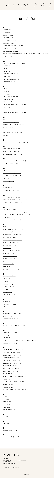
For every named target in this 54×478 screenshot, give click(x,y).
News (19, 5)
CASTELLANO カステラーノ (10, 96)
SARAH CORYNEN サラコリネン (11, 357)
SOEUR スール (6, 379)
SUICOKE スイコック (8, 384)
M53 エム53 (6, 226)
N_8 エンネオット (7, 292)
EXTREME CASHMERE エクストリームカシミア (15, 142)
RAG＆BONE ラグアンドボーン (11, 332)
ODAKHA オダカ (7, 301)
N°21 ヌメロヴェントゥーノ (10, 294)
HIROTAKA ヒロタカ (8, 181)
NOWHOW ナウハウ (8, 289)
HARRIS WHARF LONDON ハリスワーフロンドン (16, 175)
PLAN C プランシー (8, 316)
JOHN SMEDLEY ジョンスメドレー (12, 190)
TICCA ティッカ (7, 404)
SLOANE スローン (7, 373)
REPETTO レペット (8, 335)
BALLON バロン (7, 68)
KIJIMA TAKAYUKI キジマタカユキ (12, 202)
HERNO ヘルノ (7, 178)
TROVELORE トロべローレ (10, 410)
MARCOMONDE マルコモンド (11, 242)
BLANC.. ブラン (7, 76)
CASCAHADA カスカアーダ (10, 91)
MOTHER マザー (7, 266)
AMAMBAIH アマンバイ (9, 43)
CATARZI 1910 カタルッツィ (10, 99)
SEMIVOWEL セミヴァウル (10, 365)
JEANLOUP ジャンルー (9, 187)
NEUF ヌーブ (6, 278)
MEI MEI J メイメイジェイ (10, 256)
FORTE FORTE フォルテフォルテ (11, 148)
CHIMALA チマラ (7, 102)
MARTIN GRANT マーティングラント (13, 250)
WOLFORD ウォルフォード (10, 430)
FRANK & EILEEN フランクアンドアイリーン (15, 154)
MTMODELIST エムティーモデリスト (13, 269)
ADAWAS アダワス (8, 32)
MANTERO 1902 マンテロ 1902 (11, 237)
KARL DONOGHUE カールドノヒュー (13, 197)
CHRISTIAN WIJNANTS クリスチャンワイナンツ (16, 104)
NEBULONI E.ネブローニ (9, 276)
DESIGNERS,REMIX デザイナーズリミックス (15, 124)
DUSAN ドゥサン (7, 135)
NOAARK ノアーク (8, 281)
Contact (38, 5)
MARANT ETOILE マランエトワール (12, 240)
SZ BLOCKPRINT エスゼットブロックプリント (15, 389)
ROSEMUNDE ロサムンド (10, 337)
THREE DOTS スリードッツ (10, 401)
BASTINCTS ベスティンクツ (10, 74)
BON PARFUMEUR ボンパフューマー (12, 79)
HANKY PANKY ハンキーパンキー (12, 173)
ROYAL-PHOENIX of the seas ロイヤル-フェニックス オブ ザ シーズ (20, 340)
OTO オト (5, 306)
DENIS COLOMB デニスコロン (11, 122)
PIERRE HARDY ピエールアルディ (12, 313)
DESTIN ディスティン (8, 127)
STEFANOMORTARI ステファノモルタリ (13, 381)
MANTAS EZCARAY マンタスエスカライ (13, 234)
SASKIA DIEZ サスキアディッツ (11, 360)
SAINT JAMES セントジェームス (11, 352)
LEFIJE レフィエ (7, 217)
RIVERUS (7, 467)
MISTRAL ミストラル (8, 264)
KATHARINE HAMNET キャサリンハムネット (15, 200)
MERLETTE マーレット (9, 258)
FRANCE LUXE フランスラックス (12, 151)
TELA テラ (5, 396)
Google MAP (23, 460)
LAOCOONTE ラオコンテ (9, 209)
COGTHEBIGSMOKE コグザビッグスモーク (14, 112)
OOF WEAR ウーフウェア (9, 304)
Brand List (30, 5)
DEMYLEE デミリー (8, 119)
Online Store (45, 5)
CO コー (5, 110)
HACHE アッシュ (7, 170)
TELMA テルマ (7, 399)
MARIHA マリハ (7, 248)
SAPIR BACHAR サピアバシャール (12, 355)
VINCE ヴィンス (7, 423)
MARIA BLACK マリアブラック (11, 245)
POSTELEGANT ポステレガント (11, 319)
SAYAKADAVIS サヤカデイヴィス (12, 363)
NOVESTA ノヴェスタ (8, 286)
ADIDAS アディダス (8, 35)
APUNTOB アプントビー (9, 48)
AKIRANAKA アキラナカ (9, 40)
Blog (25, 5)
